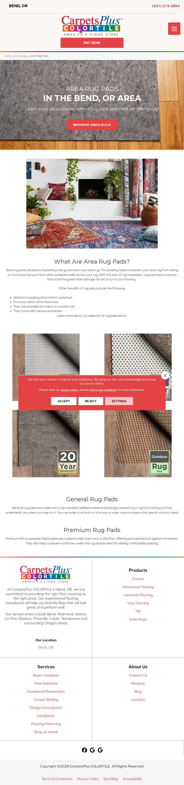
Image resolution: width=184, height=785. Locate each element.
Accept (64, 401)
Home (8, 55)
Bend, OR (46, 647)
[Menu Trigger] (174, 28)
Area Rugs (21, 55)
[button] (92, 43)
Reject (90, 401)
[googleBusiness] (92, 750)
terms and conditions (103, 389)
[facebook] (84, 750)
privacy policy (70, 389)
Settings (119, 401)
